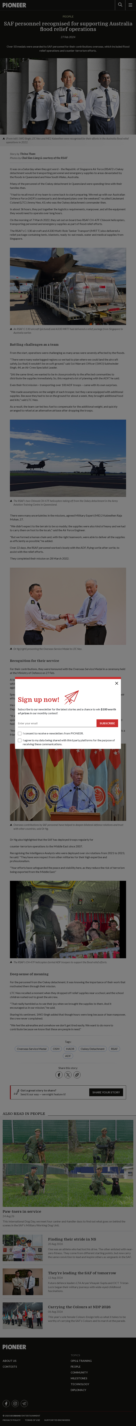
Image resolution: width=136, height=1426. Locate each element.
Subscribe (107, 723)
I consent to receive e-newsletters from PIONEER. (53, 733)
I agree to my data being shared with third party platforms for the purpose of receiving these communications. (69, 742)
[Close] (117, 683)
